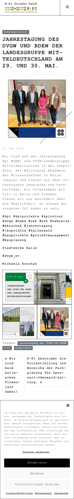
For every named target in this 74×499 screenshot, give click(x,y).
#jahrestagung (38, 226)
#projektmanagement (50, 235)
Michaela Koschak (19, 264)
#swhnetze (60, 221)
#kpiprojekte (26, 216)
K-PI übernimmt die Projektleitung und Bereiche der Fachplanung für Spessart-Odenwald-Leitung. (46, 370)
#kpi (6, 216)
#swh (32, 221)
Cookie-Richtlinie (19, 493)
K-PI (7, 348)
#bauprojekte (15, 235)
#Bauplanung (14, 240)
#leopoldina (14, 231)
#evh (43, 221)
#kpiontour (52, 216)
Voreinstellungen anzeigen (37, 484)
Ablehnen (37, 473)
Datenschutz (43, 493)
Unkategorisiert (16, 32)
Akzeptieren (37, 462)
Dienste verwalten (36, 452)
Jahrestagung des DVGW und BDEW (43, 343)
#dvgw (7, 221)
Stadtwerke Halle (19, 248)
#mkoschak (12, 226)
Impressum (61, 493)
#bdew (20, 221)
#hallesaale (40, 231)
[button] (68, 405)
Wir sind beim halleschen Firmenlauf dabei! (12, 375)
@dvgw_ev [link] (11, 256)
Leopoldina (23, 348)
